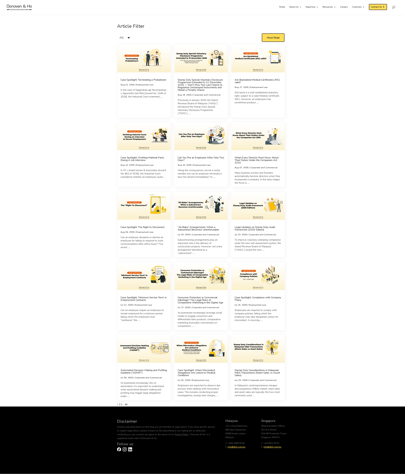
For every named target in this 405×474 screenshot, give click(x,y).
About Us (294, 7)
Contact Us (376, 7)
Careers (344, 7)
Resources (328, 7)
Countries (357, 7)
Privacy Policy (182, 434)
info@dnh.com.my (236, 446)
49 (126, 404)
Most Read (273, 37)
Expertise (310, 7)
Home (282, 7)
